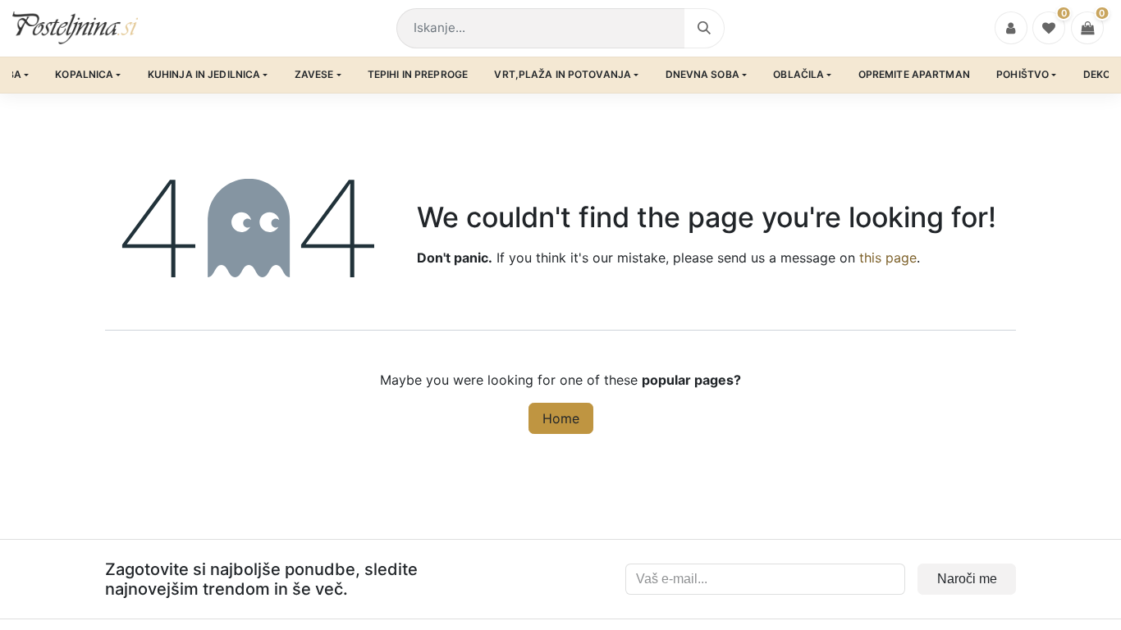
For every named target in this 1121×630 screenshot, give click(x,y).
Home (560, 418)
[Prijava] (1011, 27)
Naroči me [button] (967, 579)
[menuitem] (87, 74)
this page (888, 257)
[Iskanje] (704, 28)
